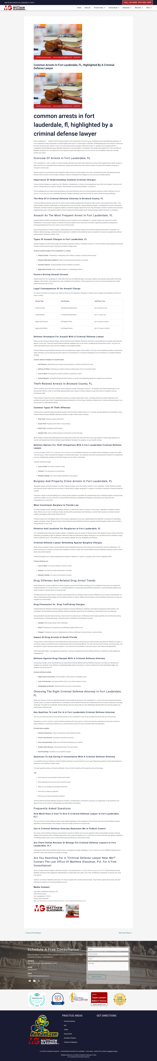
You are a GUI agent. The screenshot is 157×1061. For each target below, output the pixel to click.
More (148, 8)
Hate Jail (87, 8)
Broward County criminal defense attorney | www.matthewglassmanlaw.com (61, 901)
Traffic (66, 1030)
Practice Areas (98, 8)
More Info (138, 8)
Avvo (115, 1051)
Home (79, 8)
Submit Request (97, 977)
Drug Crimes (68, 1034)
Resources (126, 8)
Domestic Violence (70, 1038)
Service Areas (113, 8)
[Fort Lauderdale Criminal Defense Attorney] (58, 91)
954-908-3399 (32, 970)
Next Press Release (126, 933)
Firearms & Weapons (70, 1042)
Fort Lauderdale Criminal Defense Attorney (78, 1057)
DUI (65, 1025)
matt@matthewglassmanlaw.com (38, 976)
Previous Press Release (32, 933)
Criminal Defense (69, 1021)
